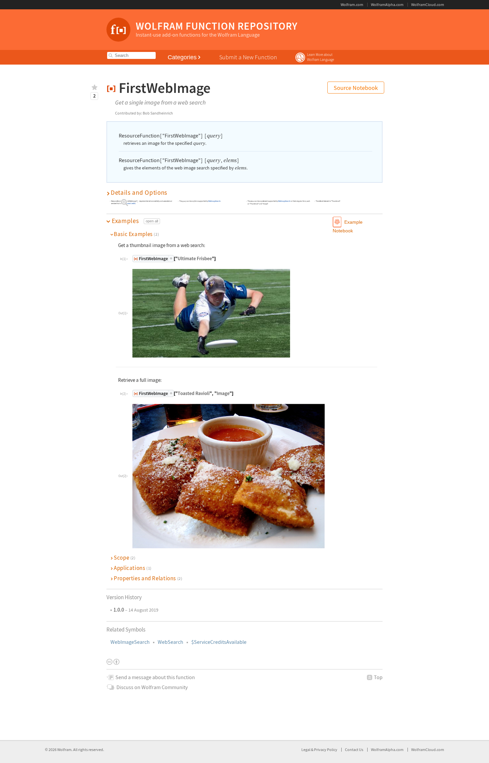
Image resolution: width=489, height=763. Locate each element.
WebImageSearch (130, 642)
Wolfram (64, 749)
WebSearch (170, 642)
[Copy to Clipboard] (174, 258)
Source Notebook (356, 88)
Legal (306, 749)
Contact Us (354, 749)
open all (152, 221)
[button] (244, 192)
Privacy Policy (325, 749)
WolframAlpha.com (387, 4)
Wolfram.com (352, 4)
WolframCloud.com (427, 4)
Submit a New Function (248, 57)
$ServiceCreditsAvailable (218, 642)
